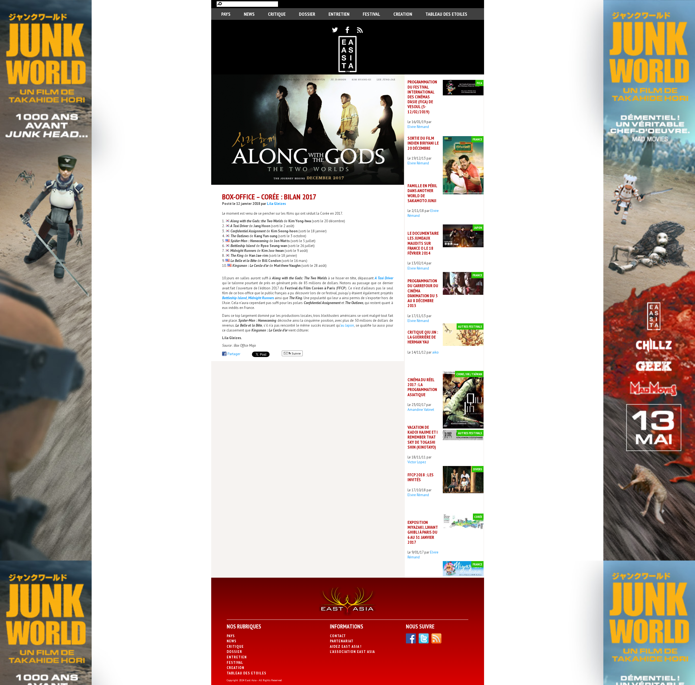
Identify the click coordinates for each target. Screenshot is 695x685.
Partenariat (341, 641)
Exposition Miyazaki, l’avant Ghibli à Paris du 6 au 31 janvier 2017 (422, 532)
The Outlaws (239, 236)
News (249, 14)
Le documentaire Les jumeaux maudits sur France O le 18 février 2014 (423, 243)
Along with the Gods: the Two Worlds (256, 221)
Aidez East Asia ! (345, 646)
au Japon (347, 325)
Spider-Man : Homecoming (249, 241)
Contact (338, 635)
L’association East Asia (352, 651)
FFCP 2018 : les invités (420, 477)
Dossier (307, 14)
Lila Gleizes (276, 203)
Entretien (338, 14)
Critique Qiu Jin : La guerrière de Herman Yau (422, 337)
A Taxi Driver (239, 226)
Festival (371, 14)
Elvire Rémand (418, 126)
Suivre (296, 353)
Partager (234, 354)
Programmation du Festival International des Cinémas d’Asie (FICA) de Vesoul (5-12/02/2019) (422, 96)
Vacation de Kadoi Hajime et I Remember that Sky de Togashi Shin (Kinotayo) (422, 437)
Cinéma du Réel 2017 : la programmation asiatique (422, 387)
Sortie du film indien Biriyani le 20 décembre (423, 143)
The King (237, 255)
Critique (277, 14)
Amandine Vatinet (420, 409)
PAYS (225, 14)
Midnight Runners (243, 250)
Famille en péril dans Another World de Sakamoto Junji (422, 193)
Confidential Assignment (248, 231)
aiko (435, 352)
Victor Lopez (416, 462)
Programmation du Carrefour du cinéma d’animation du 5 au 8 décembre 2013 (422, 293)
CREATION (402, 14)
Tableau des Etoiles (446, 14)
